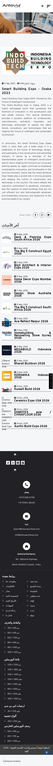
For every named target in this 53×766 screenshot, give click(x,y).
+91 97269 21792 (26, 497)
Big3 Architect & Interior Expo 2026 (32, 266)
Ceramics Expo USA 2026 (31, 401)
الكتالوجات (10, 586)
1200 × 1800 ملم (14, 669)
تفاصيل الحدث (31, 24)
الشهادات (9, 606)
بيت (18, 24)
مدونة (32, 606)
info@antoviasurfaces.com (26, 535)
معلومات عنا (11, 581)
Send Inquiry (51, 382)
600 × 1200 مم (14, 638)
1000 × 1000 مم (14, 652)
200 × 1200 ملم (14, 721)
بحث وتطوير (35, 596)
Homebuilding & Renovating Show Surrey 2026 (32, 335)
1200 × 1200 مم (14, 665)
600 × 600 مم (13, 633)
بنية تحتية (34, 581)
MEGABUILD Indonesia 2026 (32, 351)
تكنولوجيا (33, 591)
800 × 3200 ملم (14, 694)
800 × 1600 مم (14, 647)
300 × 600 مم (13, 628)
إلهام (32, 601)
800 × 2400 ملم (14, 684)
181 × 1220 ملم (14, 711)
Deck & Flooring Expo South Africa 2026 (32, 238)
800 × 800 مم (13, 642)
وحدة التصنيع (35, 586)
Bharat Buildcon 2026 (29, 363)
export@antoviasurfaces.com (27, 529)
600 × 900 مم (13, 736)
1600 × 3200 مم (14, 699)
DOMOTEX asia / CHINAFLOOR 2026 (32, 413)
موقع (32, 615)
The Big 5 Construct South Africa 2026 (32, 309)
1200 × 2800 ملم (15, 679)
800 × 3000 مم (14, 689)
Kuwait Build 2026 (27, 389)
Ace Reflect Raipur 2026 (31, 321)
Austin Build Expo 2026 (30, 426)
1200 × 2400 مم (14, 674)
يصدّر (8, 591)
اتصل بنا (9, 615)
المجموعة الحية (12, 596)
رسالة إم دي (11, 610)
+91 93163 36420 (26, 502)
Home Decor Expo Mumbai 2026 (32, 281)
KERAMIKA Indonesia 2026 (32, 376)
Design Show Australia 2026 (32, 295)
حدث (23, 24)
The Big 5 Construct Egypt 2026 (32, 252)
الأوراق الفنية (11, 601)
